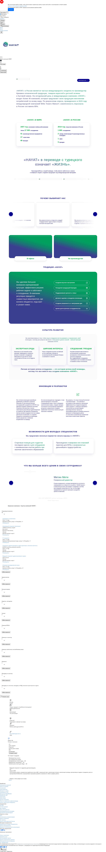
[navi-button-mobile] (1, 32)
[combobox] (3, 849)
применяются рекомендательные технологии (28, 844)
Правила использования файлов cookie (32, 7)
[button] (1, 27)
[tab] (3, 70)
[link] (2, 24)
